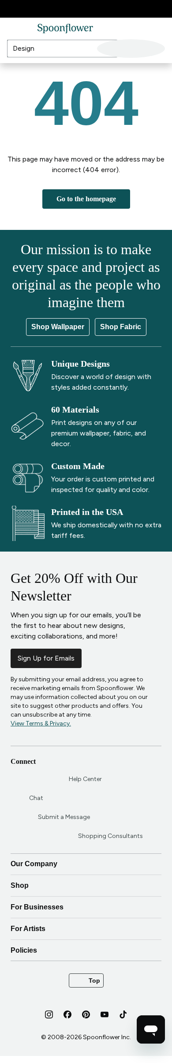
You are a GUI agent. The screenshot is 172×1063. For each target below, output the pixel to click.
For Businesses (85, 914)
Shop (85, 893)
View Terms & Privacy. (41, 723)
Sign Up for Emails (46, 658)
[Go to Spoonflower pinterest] (86, 1021)
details (111, 8)
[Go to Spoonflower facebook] (67, 1021)
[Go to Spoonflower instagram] (49, 1021)
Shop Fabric (120, 327)
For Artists (85, 936)
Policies (85, 957)
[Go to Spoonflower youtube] (104, 1021)
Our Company (85, 871)
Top (86, 987)
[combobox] (121, 48)
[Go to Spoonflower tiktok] (123, 1021)
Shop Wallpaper (58, 327)
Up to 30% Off (75, 9)
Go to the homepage (86, 199)
